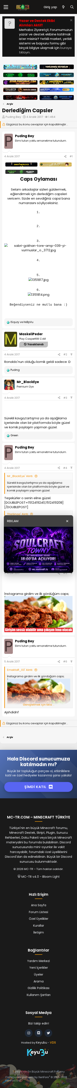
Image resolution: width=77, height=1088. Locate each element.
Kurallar (38, 925)
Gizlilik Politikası (38, 988)
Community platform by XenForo (36, 1079)
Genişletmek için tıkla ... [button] (39, 705)
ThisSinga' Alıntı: (18, 514)
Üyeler (38, 974)
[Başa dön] (71, 354)
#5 (65, 573)
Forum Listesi (38, 912)
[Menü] (6, 7)
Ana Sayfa (38, 905)
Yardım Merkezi (38, 961)
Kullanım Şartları (38, 995)
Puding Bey (13, 117)
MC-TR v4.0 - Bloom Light (40, 876)
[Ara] (72, 7)
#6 (65, 661)
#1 (71, 156)
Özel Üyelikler (38, 919)
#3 (65, 398)
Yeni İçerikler (38, 967)
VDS (53, 1042)
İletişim (38, 932)
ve (21, 322)
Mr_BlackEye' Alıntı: (20, 476)
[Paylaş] (65, 156)
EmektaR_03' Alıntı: (20, 670)
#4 (65, 468)
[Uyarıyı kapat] (71, 20)
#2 (65, 354)
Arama (39, 981)
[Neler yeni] (63, 7)
